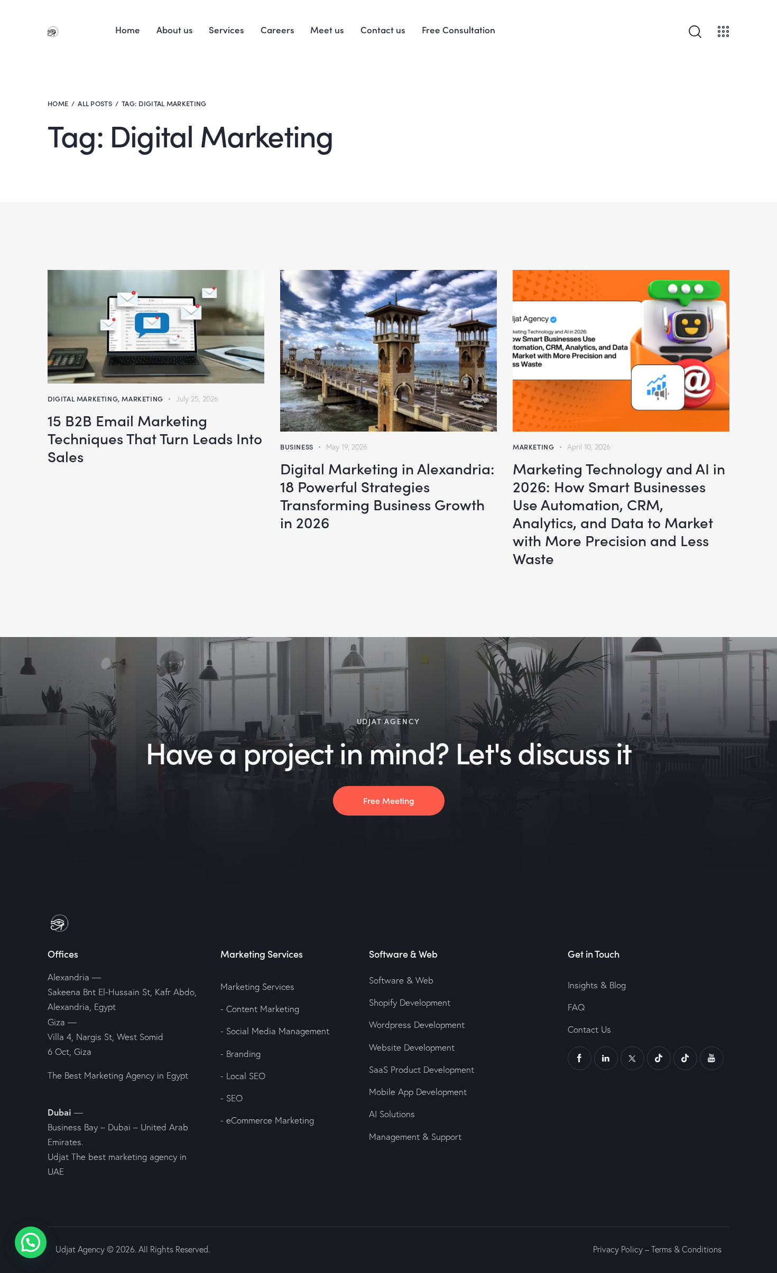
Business (296, 447)
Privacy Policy (618, 1249)
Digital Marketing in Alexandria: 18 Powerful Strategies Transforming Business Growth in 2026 (387, 495)
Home (58, 103)
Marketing (142, 399)
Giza (56, 1021)
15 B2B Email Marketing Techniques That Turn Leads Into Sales (155, 438)
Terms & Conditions (686, 1249)
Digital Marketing (83, 399)
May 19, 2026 (346, 447)
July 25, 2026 (197, 399)
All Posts (95, 103)
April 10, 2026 (588, 447)
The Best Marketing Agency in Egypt (118, 1075)
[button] (31, 1242)
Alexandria (68, 976)
